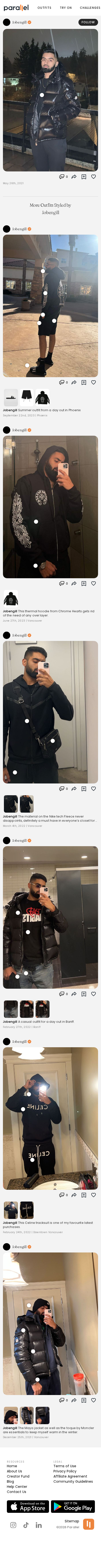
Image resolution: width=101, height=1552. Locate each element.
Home (12, 1466)
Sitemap (72, 1521)
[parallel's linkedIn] (38, 1525)
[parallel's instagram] (13, 1525)
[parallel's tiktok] (26, 1525)
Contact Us (16, 1491)
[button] (63, 176)
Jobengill (10, 410)
